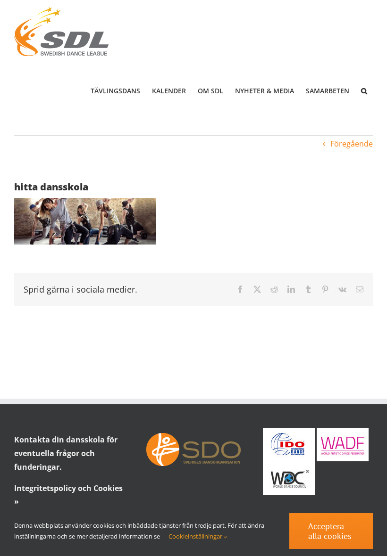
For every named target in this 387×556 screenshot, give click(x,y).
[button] (364, 91)
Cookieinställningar (196, 536)
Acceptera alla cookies (330, 531)
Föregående (351, 144)
